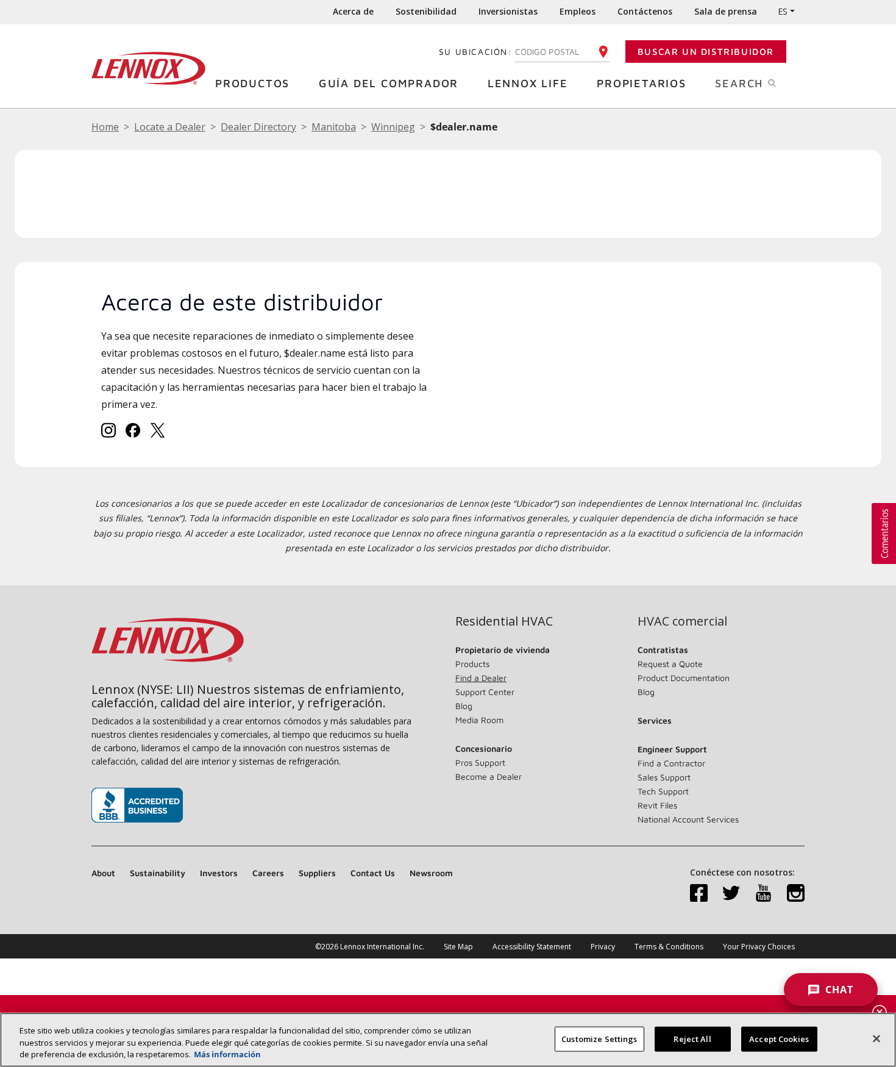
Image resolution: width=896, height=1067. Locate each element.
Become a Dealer (488, 776)
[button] (884, 533)
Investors (219, 873)
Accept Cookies (779, 1038)
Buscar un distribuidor (706, 51)
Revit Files (657, 805)
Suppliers (317, 873)
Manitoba (333, 127)
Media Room (479, 720)
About (103, 873)
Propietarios (641, 83)
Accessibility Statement (531, 946)
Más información (227, 1054)
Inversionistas (508, 11)
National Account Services (688, 819)
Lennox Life (528, 83)
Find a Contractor (671, 763)
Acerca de (353, 11)
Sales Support (664, 777)
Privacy (603, 946)
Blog (463, 706)
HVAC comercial (682, 621)
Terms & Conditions (669, 946)
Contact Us (372, 873)
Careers (268, 873)
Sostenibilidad (426, 11)
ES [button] (783, 11)
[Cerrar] (876, 1038)
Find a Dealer (481, 678)
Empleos (578, 11)
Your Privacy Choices (759, 946)
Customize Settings (599, 1038)
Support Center (484, 692)
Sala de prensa (725, 11)
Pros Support (480, 762)
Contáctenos (644, 11)
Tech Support (663, 791)
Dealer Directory (258, 127)
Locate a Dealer (169, 127)
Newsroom (431, 873)
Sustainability (157, 873)
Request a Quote (670, 663)
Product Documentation (684, 678)
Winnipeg (393, 127)
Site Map (458, 946)
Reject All (692, 1038)
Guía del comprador (388, 83)
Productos (252, 83)
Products (472, 663)
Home (105, 127)
